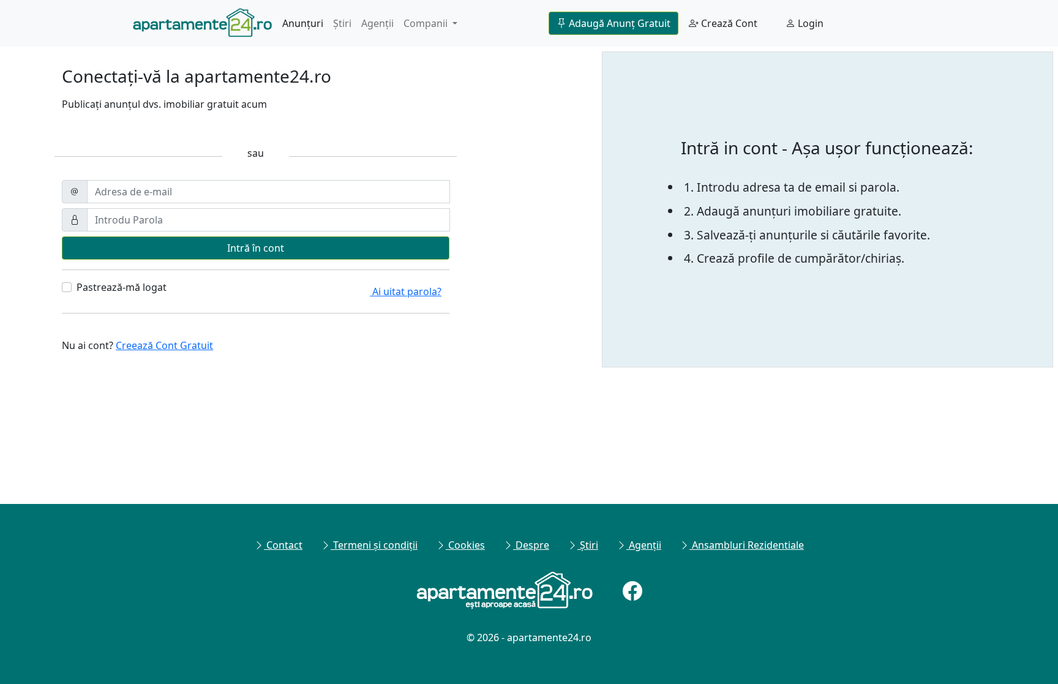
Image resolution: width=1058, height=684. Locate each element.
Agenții (377, 23)
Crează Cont (728, 23)
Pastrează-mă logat (122, 287)
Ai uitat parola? (405, 291)
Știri (342, 23)
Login (809, 23)
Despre (531, 545)
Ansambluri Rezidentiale (746, 545)
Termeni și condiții (374, 545)
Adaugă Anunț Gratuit (618, 23)
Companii (426, 23)
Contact (283, 545)
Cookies (465, 545)
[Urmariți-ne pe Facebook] (632, 591)
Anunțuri (302, 23)
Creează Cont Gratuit (164, 345)
